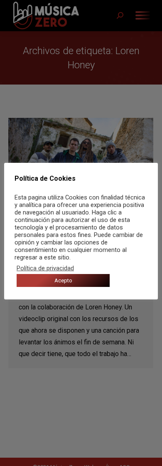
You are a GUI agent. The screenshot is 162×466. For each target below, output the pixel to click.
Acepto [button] (63, 280)
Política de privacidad (45, 268)
